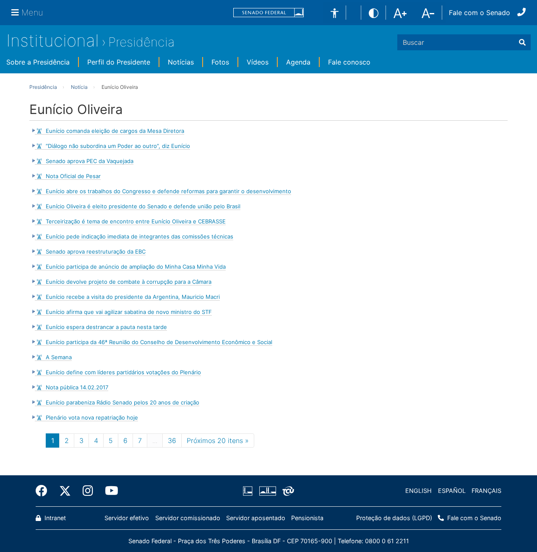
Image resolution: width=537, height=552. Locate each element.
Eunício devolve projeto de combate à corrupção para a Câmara (128, 281)
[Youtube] (108, 491)
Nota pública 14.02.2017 (77, 387)
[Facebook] (44, 491)
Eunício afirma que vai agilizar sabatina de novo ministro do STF (129, 311)
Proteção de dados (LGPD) (394, 517)
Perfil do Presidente (118, 62)
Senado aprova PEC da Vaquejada (89, 161)
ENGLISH (418, 490)
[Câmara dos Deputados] (249, 491)
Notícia (79, 87)
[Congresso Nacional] (267, 491)
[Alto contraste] (373, 12)
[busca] (522, 42)
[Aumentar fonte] (400, 12)
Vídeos (257, 62)
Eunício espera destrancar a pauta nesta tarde (106, 327)
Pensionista (307, 517)
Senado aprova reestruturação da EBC (96, 251)
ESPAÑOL (452, 490)
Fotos (220, 62)
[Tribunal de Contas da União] (286, 491)
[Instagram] (88, 491)
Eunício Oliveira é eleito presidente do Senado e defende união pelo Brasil (143, 206)
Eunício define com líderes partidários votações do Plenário (123, 372)
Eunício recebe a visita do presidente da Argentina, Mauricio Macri (133, 296)
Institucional (52, 40)
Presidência (141, 41)
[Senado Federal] (268, 13)
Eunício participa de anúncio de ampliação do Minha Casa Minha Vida (136, 266)
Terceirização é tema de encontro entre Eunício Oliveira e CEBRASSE (136, 221)
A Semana (59, 357)
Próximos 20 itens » (218, 440)
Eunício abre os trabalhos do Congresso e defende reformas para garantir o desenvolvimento (168, 191)
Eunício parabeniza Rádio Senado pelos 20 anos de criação (122, 402)
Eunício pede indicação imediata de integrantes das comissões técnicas (139, 236)
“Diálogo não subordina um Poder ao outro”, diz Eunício (118, 146)
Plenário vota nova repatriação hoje (92, 417)
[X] (65, 491)
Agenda (298, 62)
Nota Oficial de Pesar (73, 176)
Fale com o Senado (479, 12)
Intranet (54, 517)
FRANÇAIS (486, 490)
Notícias (181, 62)
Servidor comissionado (187, 517)
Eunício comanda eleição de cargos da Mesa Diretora (115, 130)
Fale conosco (349, 62)
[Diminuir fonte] (428, 12)
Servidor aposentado (255, 517)
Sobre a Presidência (38, 62)
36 (172, 440)
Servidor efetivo (126, 517)
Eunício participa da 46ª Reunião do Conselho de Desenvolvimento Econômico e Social (159, 342)
